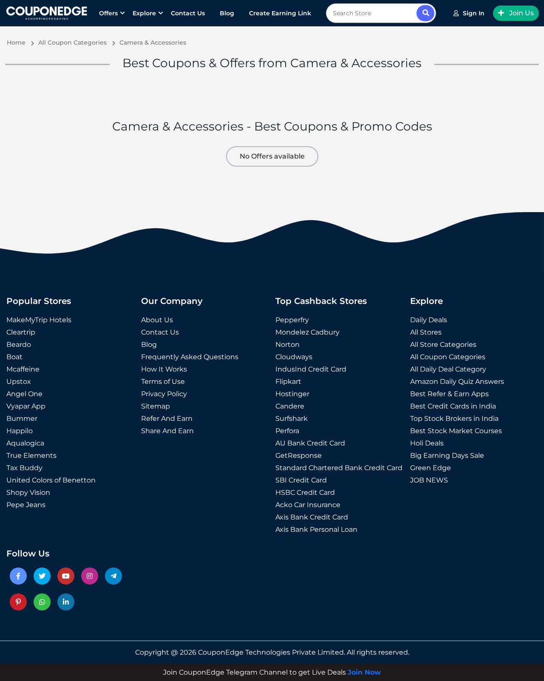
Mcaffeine (23, 369)
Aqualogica (25, 443)
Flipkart (288, 381)
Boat (14, 357)
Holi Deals (427, 443)
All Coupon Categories (447, 357)
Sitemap (155, 406)
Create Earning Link (280, 13)
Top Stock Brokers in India (454, 418)
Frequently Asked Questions (189, 357)
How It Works (164, 369)
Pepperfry (292, 320)
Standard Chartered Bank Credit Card (338, 468)
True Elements (31, 455)
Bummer (21, 418)
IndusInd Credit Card (310, 369)
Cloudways (293, 357)
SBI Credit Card (301, 480)
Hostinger (292, 394)
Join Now (364, 672)
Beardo (18, 344)
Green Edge (430, 468)
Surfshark (291, 418)
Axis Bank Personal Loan (316, 529)
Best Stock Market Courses (456, 431)
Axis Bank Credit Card (311, 517)
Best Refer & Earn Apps (449, 394)
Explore (144, 13)
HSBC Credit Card (305, 492)
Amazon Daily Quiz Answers (457, 381)
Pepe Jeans (25, 505)
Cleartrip (20, 332)
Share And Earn (167, 431)
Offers (108, 13)
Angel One (24, 394)
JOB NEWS (429, 480)
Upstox (18, 381)
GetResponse (298, 455)
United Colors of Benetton (51, 480)
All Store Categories (443, 344)
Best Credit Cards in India (453, 406)
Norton (287, 344)
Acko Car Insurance (307, 505)
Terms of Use (163, 381)
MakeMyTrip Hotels (38, 320)
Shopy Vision (28, 492)
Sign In (473, 13)
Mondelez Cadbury (307, 332)
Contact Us (188, 13)
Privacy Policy (164, 394)
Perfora (287, 431)
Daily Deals (428, 320)
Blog (227, 13)
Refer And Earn (167, 418)
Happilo (19, 431)
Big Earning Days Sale (447, 455)
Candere (289, 406)
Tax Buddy (24, 468)
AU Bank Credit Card (310, 443)
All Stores (426, 332)
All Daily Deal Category (448, 369)
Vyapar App (25, 406)
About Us (157, 320)
